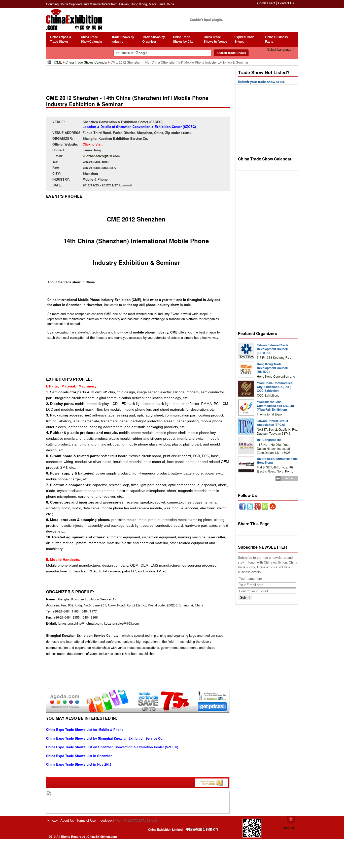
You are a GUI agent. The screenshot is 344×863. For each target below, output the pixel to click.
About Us (67, 820)
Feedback (105, 820)
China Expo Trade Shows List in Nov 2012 (78, 764)
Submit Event (265, 3)
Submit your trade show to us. (261, 81)
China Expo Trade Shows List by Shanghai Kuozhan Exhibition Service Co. (104, 738)
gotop (291, 819)
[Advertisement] (139, 78)
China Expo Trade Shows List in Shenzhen (79, 756)
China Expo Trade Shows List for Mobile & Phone (84, 729)
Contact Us (286, 3)
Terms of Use (86, 820)
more (289, 478)
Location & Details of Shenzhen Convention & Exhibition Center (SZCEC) (139, 126)
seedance (288, 827)
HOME (57, 62)
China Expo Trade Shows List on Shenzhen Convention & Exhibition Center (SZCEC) (112, 747)
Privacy (52, 820)
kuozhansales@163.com (101, 156)
